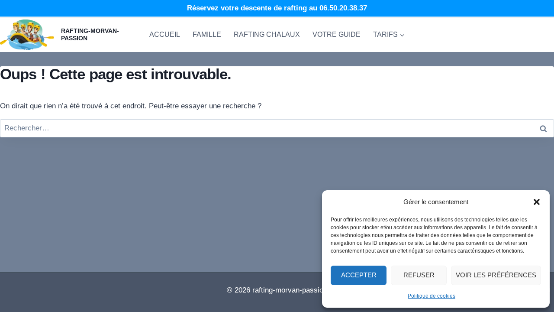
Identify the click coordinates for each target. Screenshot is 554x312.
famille (207, 34)
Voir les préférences (496, 275)
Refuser (419, 275)
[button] (536, 202)
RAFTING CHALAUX (267, 34)
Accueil (164, 34)
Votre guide (336, 34)
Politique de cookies (431, 296)
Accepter (359, 275)
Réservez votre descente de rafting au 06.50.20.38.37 (277, 8)
